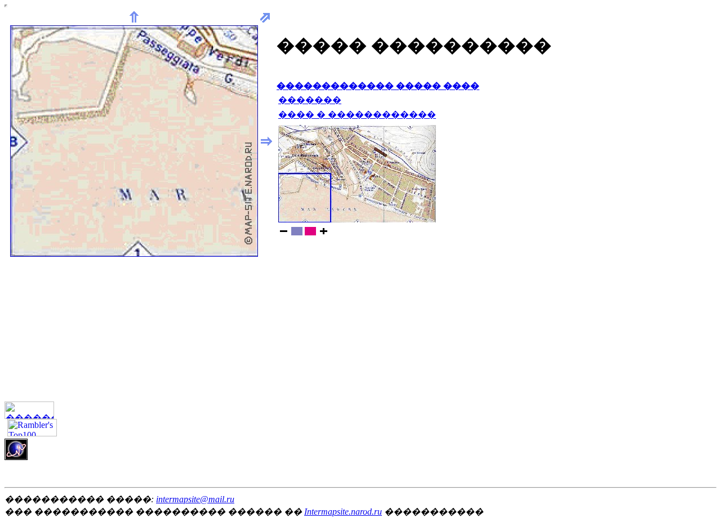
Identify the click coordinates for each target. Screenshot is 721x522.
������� (309, 100)
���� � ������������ (357, 114)
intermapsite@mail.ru (195, 499)
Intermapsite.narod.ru (343, 511)
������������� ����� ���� (378, 86)
